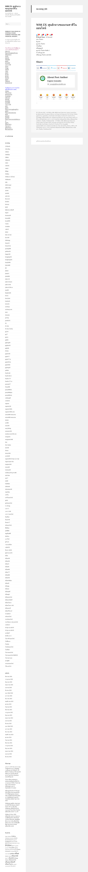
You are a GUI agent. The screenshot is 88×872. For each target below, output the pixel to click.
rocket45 (7, 400)
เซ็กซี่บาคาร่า (8, 636)
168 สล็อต (7, 149)
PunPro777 (8, 378)
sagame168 (8, 406)
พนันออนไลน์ (8, 525)
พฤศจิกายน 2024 (9, 734)
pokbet (7, 370)
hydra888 (7, 265)
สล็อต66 (7, 566)
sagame (7, 403)
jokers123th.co (9, 287)
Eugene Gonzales (54, 81)
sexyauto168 (8, 431)
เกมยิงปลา (7, 625)
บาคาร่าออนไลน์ (9, 514)
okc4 (6, 312)
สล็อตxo (7, 589)
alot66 (6, 190)
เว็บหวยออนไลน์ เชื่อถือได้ (11, 655)
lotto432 (7, 304)
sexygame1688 (9, 439)
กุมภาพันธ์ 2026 (9, 693)
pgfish (6, 340)
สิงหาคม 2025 (8, 709)
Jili (6, 268)
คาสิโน (7, 495)
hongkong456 (8, 259)
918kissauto (7, 838)
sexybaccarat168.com (10, 434)
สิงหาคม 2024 (8, 743)
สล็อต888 (7, 59)
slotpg (6, 68)
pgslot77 (7, 356)
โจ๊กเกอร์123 (8, 93)
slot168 (7, 448)
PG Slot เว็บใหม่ (9, 329)
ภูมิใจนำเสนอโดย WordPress (43, 141)
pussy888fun (8, 389)
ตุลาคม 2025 (8, 704)
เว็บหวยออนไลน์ (9, 652)
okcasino (7, 315)
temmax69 (8, 470)
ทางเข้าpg (7, 506)
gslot (6, 106)
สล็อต (6, 555)
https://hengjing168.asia (11, 53)
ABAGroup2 (8, 185)
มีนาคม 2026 (8, 690)
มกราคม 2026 (8, 696)
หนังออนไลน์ (8, 616)
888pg (6, 171)
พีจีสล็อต (7, 528)
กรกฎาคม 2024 (9, 745)
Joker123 (7, 279)
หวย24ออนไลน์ (9, 619)
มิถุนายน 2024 (8, 748)
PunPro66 (7, 373)
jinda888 (7, 276)
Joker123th (12, 843)
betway (7, 204)
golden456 (8, 251)
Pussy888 (7, 387)
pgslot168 (7, 353)
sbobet (7, 420)
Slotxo (6, 450)
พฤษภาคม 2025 (9, 718)
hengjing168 (8, 257)
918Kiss (7, 174)
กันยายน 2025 (8, 707)
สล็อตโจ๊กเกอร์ (8, 611)
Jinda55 (7, 273)
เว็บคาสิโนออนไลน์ (9, 638)
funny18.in (8, 246)
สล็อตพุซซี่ (7, 591)
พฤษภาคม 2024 (9, 751)
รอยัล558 (7, 547)
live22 (6, 295)
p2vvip (7, 318)
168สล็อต (7, 154)
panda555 (7, 320)
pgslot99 (16, 845)
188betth (7, 81)
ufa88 (6, 481)
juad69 (7, 290)
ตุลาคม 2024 (8, 737)
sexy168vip (8, 428)
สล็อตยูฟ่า (7, 594)
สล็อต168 (7, 558)
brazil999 (7, 221)
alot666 (7, 193)
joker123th (8, 284)
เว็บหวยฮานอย (8, 658)
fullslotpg (7, 240)
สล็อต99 (7, 583)
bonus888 (7, 218)
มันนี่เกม (7, 536)
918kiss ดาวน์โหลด (10, 176)
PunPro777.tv (8, 381)
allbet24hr (8, 188)
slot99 (6, 56)
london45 (7, 301)
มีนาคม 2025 (8, 723)
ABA (6, 182)
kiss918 (7, 78)
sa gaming (7, 96)
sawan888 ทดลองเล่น (10, 414)
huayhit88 (7, 262)
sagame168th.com (10, 412)
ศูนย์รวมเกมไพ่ (8, 553)
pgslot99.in (8, 362)
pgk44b (7, 348)
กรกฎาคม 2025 (9, 712)
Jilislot (6, 271)
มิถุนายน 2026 (8, 682)
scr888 (7, 423)
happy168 (7, 254)
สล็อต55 (7, 564)
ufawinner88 (8, 489)
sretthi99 (7, 456)
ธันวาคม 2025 (8, 698)
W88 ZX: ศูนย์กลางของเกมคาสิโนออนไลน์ (13, 8)
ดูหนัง (6, 114)
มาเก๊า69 (7, 539)
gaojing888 (8, 248)
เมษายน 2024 (8, 754)
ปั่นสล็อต (7, 517)
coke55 (7, 229)
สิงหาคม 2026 (8, 676)
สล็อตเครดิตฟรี (8, 600)
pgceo (6, 337)
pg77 (6, 334)
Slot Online (8, 445)
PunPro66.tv (8, 376)
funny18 (7, 243)
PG (6, 323)
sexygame (7, 436)
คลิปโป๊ (7, 69)
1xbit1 (6, 168)
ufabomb (7, 486)
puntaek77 (8, 384)
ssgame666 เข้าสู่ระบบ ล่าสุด (12, 459)
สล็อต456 (7, 561)
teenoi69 (7, 467)
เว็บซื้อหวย (7, 641)
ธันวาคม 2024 (8, 732)
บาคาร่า (7, 508)
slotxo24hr (8, 453)
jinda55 (12, 841)
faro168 (7, 237)
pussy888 (7, 63)
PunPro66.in (45, 124)
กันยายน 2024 (8, 740)
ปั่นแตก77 (7, 522)
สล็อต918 (7, 577)
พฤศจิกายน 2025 (9, 701)
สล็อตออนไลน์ (8, 597)
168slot (7, 152)
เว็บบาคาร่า (8, 126)
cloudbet (7, 226)
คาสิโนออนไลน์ (9, 497)
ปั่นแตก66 (7, 519)
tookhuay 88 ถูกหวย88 (10, 472)
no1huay (7, 306)
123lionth (7, 146)
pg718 (6, 331)
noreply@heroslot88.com (58, 84)
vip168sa (7, 492)
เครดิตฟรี (7, 633)
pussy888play (8, 392)
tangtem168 (8, 464)
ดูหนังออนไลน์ (8, 94)
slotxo (6, 66)
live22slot (7, 298)
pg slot (7, 74)
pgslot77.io (8, 359)
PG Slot (7, 326)
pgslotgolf (7, 367)
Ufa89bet (7, 483)
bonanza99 (8, 215)
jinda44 (7, 58)
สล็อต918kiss (8, 580)
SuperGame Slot (9, 461)
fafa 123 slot (8, 235)
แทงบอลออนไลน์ (9, 663)
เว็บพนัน (7, 644)
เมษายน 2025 (8, 720)
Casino (7, 223)
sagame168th (8, 409)
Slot (6, 442)
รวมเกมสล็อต (8, 544)
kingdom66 (8, 293)
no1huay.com (8, 309)
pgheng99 (7, 342)
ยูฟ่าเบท (7, 542)
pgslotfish (7, 365)
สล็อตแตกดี (8, 608)
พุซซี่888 (7, 530)
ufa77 (6, 478)
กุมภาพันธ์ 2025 (9, 726)
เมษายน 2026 (8, 687)
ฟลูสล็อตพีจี (8, 533)
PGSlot (7, 351)
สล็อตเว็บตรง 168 (9, 605)
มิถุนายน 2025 (8, 715)
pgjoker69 (7, 345)
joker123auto (8, 282)
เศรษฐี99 (7, 660)
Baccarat (7, 199)
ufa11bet (7, 475)
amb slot (7, 196)
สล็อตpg (7, 586)
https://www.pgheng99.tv (11, 109)
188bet (7, 157)
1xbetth (7, 165)
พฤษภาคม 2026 (9, 685)
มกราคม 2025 (8, 729)
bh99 (6, 207)
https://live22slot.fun (10, 112)
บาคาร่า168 (8, 64)
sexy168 (7, 425)
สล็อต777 (7, 572)
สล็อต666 (7, 569)
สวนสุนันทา (8, 613)
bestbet (7, 201)
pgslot (6, 61)
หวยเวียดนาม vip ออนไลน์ (11, 622)
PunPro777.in (58, 124)
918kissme (8, 179)
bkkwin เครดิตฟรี (9, 210)
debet (6, 232)
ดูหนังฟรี (7, 99)
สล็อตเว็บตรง (8, 54)
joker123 (7, 51)
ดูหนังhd (7, 117)
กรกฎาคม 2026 (9, 679)
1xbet (6, 71)
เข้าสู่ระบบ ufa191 (9, 627)
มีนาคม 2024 (8, 756)
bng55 (6, 212)
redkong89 (8, 398)
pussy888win (8, 395)
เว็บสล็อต (7, 649)
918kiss (7, 91)
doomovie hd (8, 83)
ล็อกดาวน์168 (8, 550)
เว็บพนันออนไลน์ (9, 647)
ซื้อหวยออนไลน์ (9, 129)
